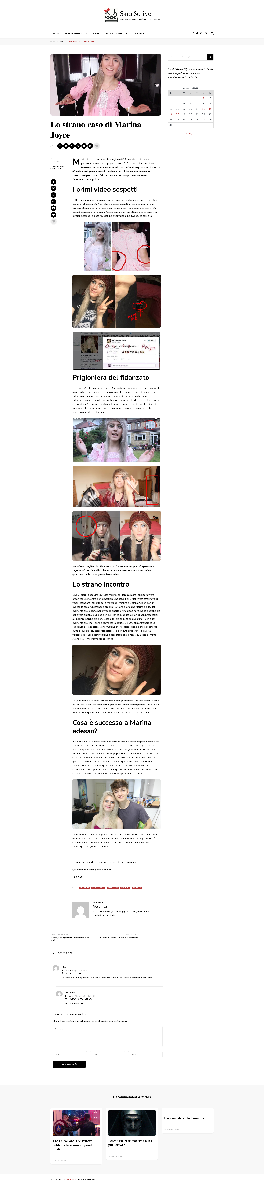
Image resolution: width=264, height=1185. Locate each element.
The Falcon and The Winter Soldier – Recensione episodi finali (73, 1144)
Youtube (137, 888)
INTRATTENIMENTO (115, 33)
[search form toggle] (212, 33)
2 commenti (59, 169)
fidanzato (84, 888)
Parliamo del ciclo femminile (184, 1118)
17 (170, 114)
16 (210, 109)
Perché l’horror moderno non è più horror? (130, 1142)
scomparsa (113, 888)
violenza (125, 888)
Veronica (54, 161)
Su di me (137, 33)
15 (203, 109)
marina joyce (98, 888)
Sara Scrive (135, 13)
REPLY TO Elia (73, 973)
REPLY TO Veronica (80, 998)
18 (177, 114)
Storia (96, 33)
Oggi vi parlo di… (74, 33)
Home (56, 33)
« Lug (189, 133)
